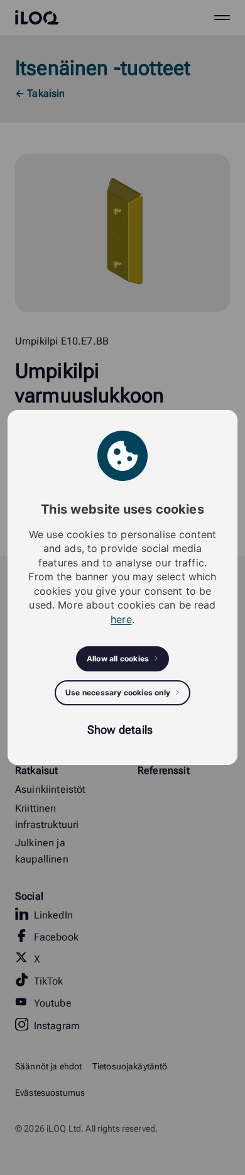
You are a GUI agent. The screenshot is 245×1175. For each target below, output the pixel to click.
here (121, 619)
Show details (120, 729)
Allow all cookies (118, 658)
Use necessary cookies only (117, 692)
